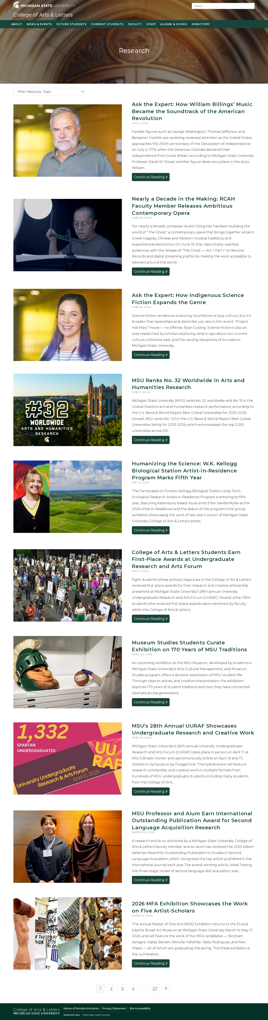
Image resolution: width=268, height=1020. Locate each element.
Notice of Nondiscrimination (81, 1008)
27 (155, 988)
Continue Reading (152, 178)
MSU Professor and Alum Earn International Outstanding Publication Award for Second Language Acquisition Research (192, 820)
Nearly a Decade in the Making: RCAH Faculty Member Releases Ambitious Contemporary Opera (183, 206)
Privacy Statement (114, 1008)
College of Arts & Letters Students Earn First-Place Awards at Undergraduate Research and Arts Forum (186, 559)
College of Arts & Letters (43, 15)
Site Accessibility (140, 1008)
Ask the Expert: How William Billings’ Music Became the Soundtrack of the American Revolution (192, 111)
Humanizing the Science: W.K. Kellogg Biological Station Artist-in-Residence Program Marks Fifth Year (184, 471)
